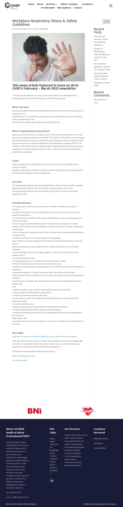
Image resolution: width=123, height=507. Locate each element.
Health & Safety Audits (73, 444)
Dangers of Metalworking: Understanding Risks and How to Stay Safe (102, 54)
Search (106, 21)
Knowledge (43, 29)
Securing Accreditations (74, 441)
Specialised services (73, 465)
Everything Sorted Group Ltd (107, 504)
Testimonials (48, 8)
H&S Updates (64, 8)
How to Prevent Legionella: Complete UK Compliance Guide (102, 67)
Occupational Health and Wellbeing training (38, 337)
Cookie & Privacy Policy (53, 462)
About (40, 4)
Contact (78, 8)
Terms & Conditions (54, 470)
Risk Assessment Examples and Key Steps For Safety (101, 76)
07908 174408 (15, 492)
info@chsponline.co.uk (26, 356)
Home (31, 4)
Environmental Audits (73, 462)
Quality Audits (70, 459)
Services (50, 4)
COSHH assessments (73, 456)
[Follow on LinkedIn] (111, 5)
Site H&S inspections (73, 453)
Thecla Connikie (21, 29)
